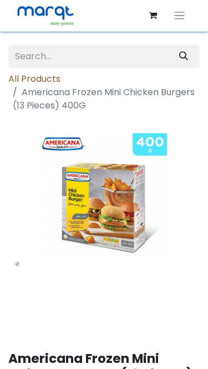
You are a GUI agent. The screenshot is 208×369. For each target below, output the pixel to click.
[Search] (184, 56)
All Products (34, 78)
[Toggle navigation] (179, 15)
